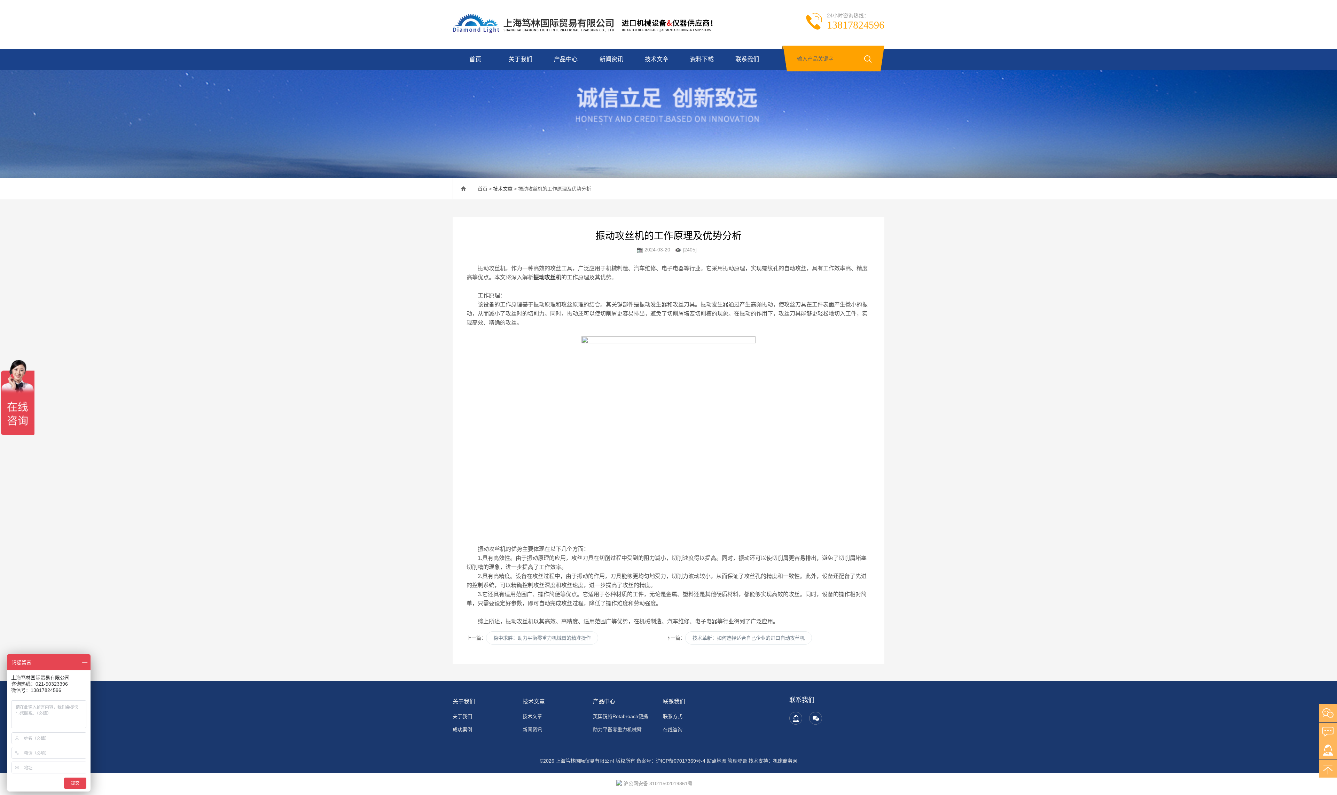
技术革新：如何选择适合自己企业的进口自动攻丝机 (749, 638)
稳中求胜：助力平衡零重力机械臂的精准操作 (542, 638)
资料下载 (702, 59)
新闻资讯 (611, 59)
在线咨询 (672, 729)
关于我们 (520, 59)
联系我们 (747, 59)
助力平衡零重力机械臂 (617, 729)
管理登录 (737, 761)
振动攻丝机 (547, 277)
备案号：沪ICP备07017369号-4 (670, 761)
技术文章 (656, 59)
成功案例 (462, 729)
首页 (475, 59)
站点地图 (716, 761)
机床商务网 (785, 761)
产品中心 (566, 59)
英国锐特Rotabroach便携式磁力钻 (624, 716)
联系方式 (672, 716)
